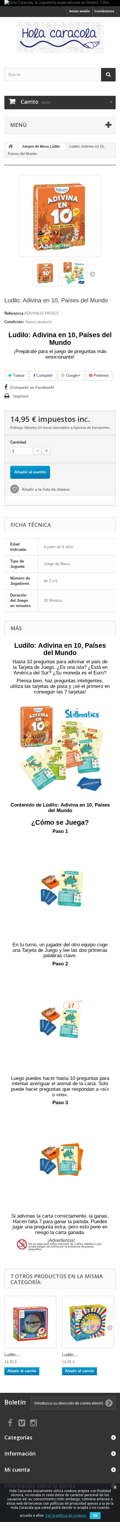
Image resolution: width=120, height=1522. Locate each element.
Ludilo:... (12, 1354)
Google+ (72, 375)
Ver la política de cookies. (66, 1516)
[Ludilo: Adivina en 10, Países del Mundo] (45, 273)
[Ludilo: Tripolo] (88, 1322)
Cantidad (18, 442)
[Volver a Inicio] (10, 146)
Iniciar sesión (79, 11)
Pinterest (100, 375)
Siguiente (92, 274)
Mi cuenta (17, 1469)
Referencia (13, 313)
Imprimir (21, 396)
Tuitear (18, 375)
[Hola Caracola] (60, 37)
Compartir (44, 375)
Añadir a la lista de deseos (45, 489)
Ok (95, 1516)
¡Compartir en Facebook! (32, 387)
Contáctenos (104, 11)
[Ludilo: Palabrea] (30, 1322)
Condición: (14, 322)
